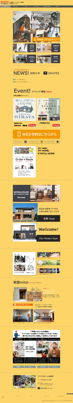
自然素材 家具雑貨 (47, 6)
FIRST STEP (15, 6)
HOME (5, 6)
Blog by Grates (36, 6)
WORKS (57, 6)
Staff (26, 6)
